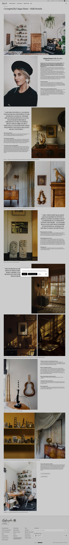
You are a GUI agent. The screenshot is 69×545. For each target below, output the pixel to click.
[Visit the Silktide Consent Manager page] (46, 274)
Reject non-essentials (32, 274)
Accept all (24, 274)
